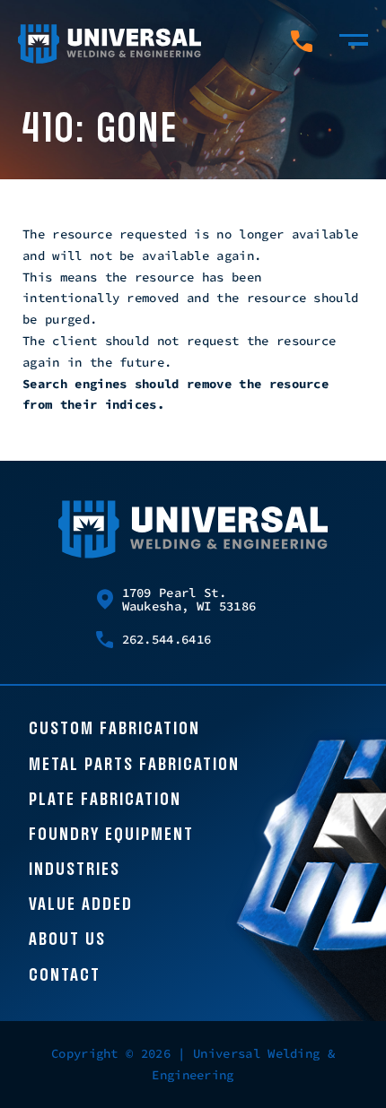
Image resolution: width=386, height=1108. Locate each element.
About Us (67, 940)
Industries (74, 870)
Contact (65, 976)
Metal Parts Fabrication (134, 765)
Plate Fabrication (105, 800)
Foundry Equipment (111, 835)
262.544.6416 (167, 639)
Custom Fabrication (114, 730)
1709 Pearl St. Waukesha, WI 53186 (189, 600)
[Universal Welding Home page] (109, 44)
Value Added (81, 905)
